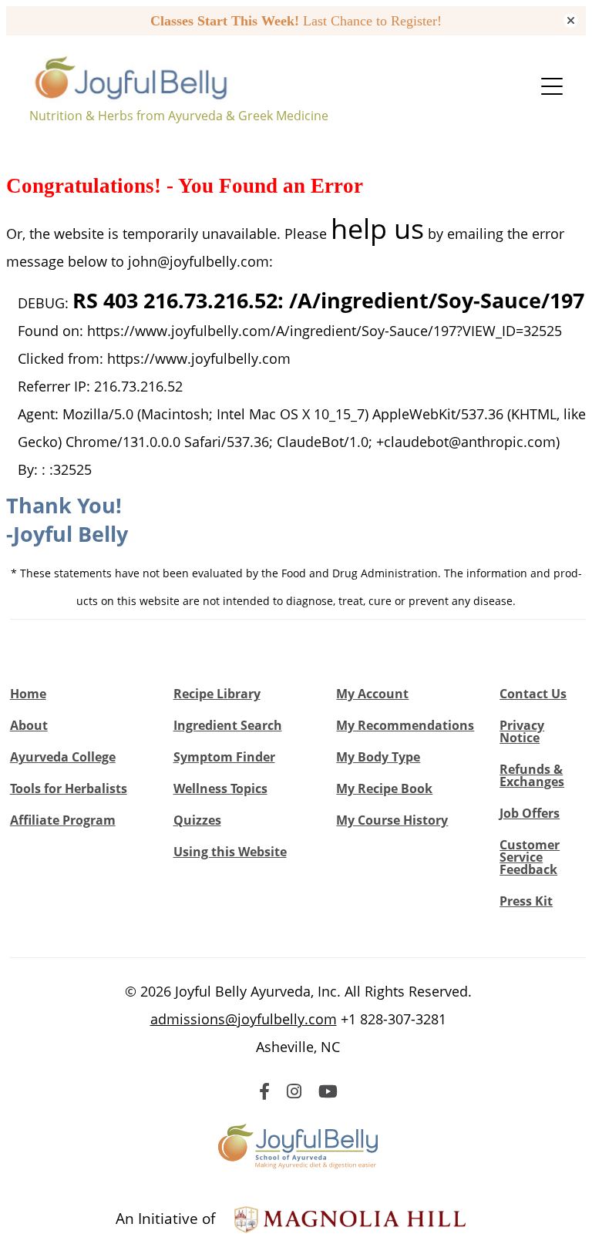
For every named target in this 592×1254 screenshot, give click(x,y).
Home (28, 693)
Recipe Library (217, 693)
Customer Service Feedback (530, 857)
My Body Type (378, 756)
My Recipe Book (384, 788)
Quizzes (197, 820)
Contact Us (533, 693)
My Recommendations (405, 725)
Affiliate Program (63, 820)
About (29, 725)
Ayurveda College (63, 756)
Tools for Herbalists (68, 788)
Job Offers (530, 813)
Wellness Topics (220, 788)
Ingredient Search (227, 725)
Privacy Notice (522, 731)
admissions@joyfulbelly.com (243, 1019)
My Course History (392, 820)
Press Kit (526, 901)
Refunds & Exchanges (532, 775)
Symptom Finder (224, 756)
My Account (372, 693)
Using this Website (230, 851)
